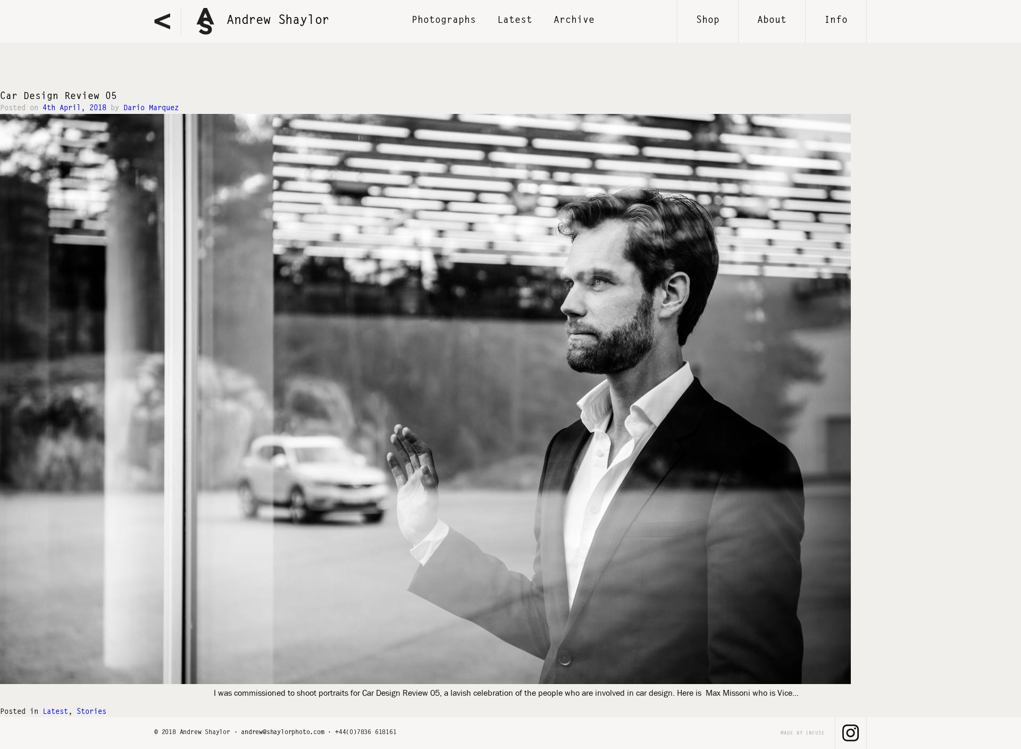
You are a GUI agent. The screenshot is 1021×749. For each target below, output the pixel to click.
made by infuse (803, 733)
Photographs (444, 21)
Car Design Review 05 (58, 97)
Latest (514, 21)
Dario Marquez (151, 108)
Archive (574, 21)
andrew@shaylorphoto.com (282, 732)
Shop (707, 21)
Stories (91, 712)
